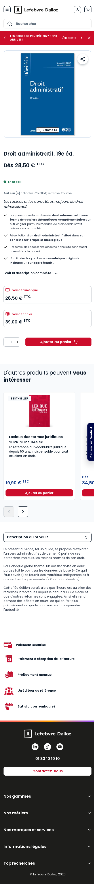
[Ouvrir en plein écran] (47, 94)
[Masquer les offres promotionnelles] (90, 38)
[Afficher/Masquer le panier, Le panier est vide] (87, 9)
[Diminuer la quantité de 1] (6, 342)
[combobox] (47, 23)
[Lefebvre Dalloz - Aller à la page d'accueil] (36, 10)
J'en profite (69, 38)
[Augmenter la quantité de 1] (17, 342)
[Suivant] (23, 511)
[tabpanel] (47, 579)
